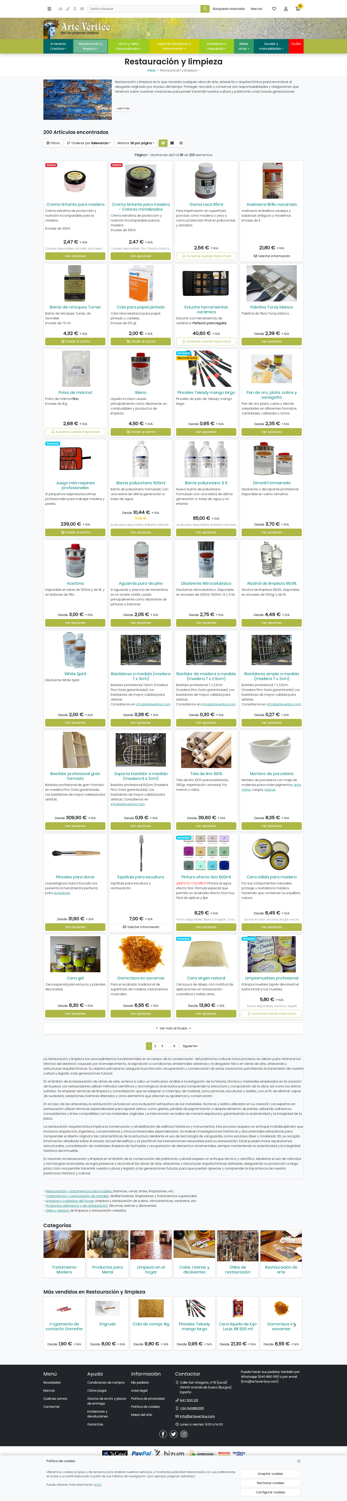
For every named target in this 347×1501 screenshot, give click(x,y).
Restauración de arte (281, 1269)
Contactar (51, 1406)
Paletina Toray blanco (271, 307)
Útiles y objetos (57, 1210)
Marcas (256, 8)
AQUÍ (97, 1485)
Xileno (141, 392)
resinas (270, 789)
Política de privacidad (147, 1398)
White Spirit (75, 674)
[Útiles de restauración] (237, 1246)
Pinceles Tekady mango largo (206, 392)
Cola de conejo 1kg (151, 1324)
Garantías (95, 1424)
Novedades (52, 1382)
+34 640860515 (192, 1408)
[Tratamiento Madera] (64, 1244)
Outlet (296, 43)
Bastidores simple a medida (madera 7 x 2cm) (271, 676)
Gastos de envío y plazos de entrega (106, 1401)
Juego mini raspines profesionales (75, 485)
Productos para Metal (107, 1269)
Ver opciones (75, 256)
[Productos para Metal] (107, 1244)
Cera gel (75, 978)
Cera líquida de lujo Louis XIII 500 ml (238, 1326)
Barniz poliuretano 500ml (140, 483)
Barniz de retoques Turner (75, 307)
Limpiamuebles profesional (271, 978)
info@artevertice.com (153, 704)
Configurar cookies (270, 1492)
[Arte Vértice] (77, 28)
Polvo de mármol (75, 392)
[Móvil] (75, 9)
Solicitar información (273, 256)
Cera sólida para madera (272, 877)
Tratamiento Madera (64, 1269)
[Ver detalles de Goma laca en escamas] (281, 1308)
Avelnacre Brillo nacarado (272, 204)
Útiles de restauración (237, 1269)
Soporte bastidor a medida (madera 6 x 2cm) (140, 776)
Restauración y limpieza (90, 46)
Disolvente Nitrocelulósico (206, 583)
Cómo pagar (97, 1390)
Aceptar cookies (270, 1473)
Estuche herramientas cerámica (206, 309)
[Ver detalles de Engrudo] (108, 1308)
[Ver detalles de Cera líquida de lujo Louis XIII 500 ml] (238, 1308)
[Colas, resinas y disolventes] (194, 1244)
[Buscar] (205, 9)
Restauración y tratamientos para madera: (79, 1191)
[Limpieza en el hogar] (151, 1244)
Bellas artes (243, 46)
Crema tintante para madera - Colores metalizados (141, 207)
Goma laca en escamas (140, 978)
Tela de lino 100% (206, 773)
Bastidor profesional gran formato (75, 776)
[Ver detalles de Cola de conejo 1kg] (151, 1308)
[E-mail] (82, 9)
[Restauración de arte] (281, 1246)
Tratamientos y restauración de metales (77, 1196)
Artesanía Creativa (58, 46)
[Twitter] (173, 1434)
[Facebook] (163, 1434)
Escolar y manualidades (270, 46)
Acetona (75, 583)
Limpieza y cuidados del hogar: (70, 1201)
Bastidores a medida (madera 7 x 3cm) (140, 676)
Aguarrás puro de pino (141, 583)
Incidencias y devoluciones (97, 1414)
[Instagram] (184, 1434)
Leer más (123, 108)
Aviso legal (139, 1390)
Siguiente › (191, 1046)
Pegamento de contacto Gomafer (64, 1326)
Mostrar (134, 143)
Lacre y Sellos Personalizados (127, 46)
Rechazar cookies (270, 1483)
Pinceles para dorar (75, 877)
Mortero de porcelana (271, 773)
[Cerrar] (299, 1461)
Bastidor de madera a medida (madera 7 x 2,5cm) (206, 676)
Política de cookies (145, 1406)
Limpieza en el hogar (151, 1269)
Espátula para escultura (140, 877)
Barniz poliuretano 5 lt (206, 483)
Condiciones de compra (106, 1382)
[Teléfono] (67, 9)
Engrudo (108, 1324)
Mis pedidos (140, 1382)
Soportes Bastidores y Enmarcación (174, 46)
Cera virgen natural (206, 978)
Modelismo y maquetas (216, 46)
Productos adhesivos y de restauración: (77, 1205)
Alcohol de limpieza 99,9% (272, 583)
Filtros (55, 143)
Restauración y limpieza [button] (178, 70)
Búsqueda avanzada (229, 8)
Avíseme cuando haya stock (208, 256)
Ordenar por (89, 143)
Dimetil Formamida (271, 483)
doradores (62, 893)
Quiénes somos (55, 1398)
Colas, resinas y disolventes (194, 1269)
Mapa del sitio (141, 1414)
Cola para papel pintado (141, 307)
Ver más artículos (173, 1028)
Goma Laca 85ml (206, 204)
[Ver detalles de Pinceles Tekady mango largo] (194, 1308)
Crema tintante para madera (75, 204)
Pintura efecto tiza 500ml (206, 877)
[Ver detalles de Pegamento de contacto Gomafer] (64, 1308)
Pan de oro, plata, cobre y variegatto (272, 395)
